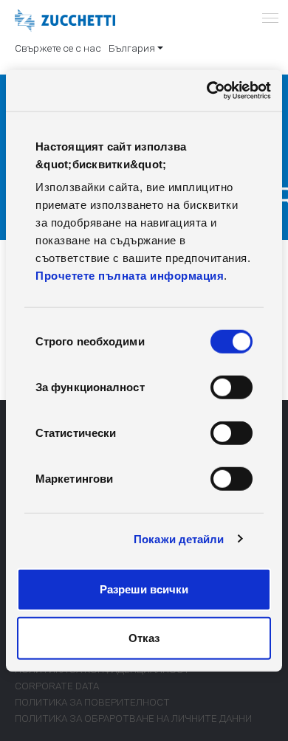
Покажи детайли (179, 538)
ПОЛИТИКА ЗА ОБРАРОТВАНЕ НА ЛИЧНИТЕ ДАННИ (133, 718)
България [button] (132, 48)
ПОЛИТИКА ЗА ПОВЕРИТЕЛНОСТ (92, 702)
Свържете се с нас (58, 48)
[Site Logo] (65, 21)
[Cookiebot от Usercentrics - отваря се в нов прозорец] (207, 90)
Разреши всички (144, 589)
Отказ (144, 637)
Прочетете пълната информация (129, 275)
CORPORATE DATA (57, 686)
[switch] (231, 387)
